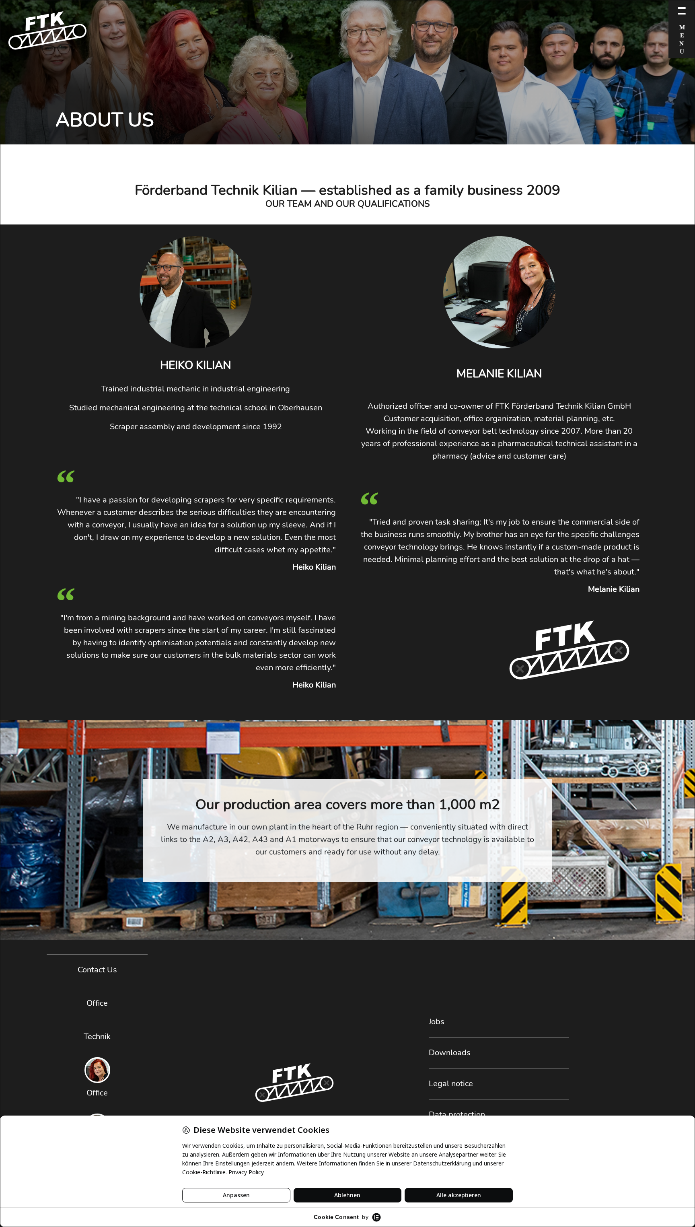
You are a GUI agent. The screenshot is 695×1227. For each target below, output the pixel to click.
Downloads (450, 1052)
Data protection (457, 1114)
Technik (97, 1036)
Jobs (436, 1021)
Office (97, 1003)
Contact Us (97, 969)
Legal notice (451, 1083)
